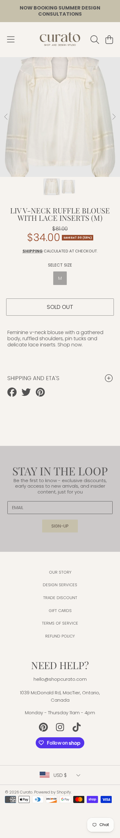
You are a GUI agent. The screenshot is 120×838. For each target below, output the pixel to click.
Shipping (32, 251)
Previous (6, 117)
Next (113, 117)
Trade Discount (60, 598)
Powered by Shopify (52, 792)
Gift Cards (60, 611)
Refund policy (60, 636)
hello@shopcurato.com (60, 679)
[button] (11, 39)
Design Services (60, 585)
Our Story (60, 572)
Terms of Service (60, 623)
